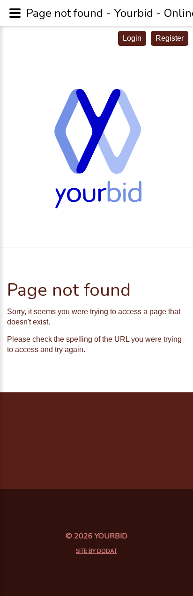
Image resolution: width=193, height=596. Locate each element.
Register (170, 38)
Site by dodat (96, 551)
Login (132, 38)
